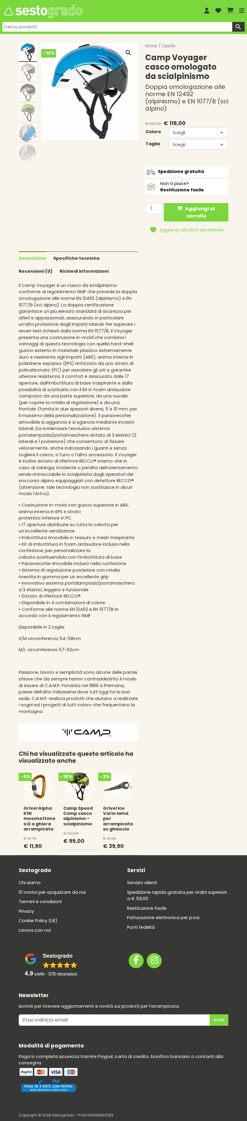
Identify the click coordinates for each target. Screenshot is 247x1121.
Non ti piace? (182, 187)
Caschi (168, 46)
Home (151, 46)
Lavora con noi (35, 930)
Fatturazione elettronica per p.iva (163, 918)
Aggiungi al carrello (200, 212)
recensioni (62, 973)
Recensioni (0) (35, 271)
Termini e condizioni (40, 902)
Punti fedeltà (141, 927)
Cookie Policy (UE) (38, 921)
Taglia (152, 144)
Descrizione (32, 258)
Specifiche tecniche (76, 258)
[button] (128, 52)
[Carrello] (230, 11)
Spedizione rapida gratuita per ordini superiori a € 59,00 (177, 895)
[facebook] (136, 960)
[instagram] (154, 960)
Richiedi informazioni (84, 271)
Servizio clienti (142, 883)
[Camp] (86, 732)
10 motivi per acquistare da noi (52, 892)
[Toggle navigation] (242, 11)
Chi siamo (30, 883)
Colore (153, 132)
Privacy (26, 911)
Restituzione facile (147, 908)
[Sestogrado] (98, 11)
